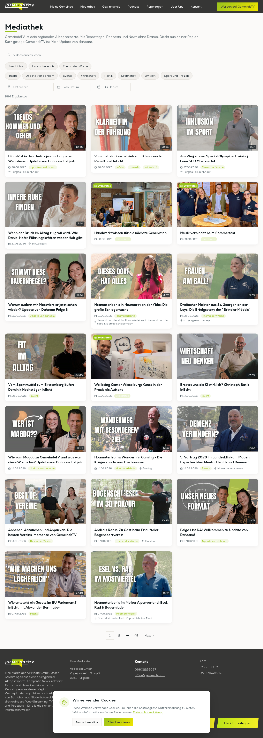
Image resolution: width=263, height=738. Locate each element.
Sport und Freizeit (176, 76)
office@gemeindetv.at (150, 675)
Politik (108, 76)
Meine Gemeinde (61, 6)
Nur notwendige (87, 722)
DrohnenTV (128, 76)
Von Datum (71, 87)
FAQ (203, 661)
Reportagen (154, 6)
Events (67, 76)
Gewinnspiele (111, 6)
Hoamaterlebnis (43, 66)
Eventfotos (15, 66)
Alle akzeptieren (118, 722)
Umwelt (150, 76)
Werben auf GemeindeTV (238, 6)
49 (136, 635)
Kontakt (196, 6)
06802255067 (145, 669)
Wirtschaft (88, 76)
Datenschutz (211, 673)
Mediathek (87, 6)
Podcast (133, 6)
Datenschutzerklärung (148, 712)
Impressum (209, 667)
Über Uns (177, 6)
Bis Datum (111, 87)
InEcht (12, 76)
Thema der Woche (75, 66)
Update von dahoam (40, 76)
